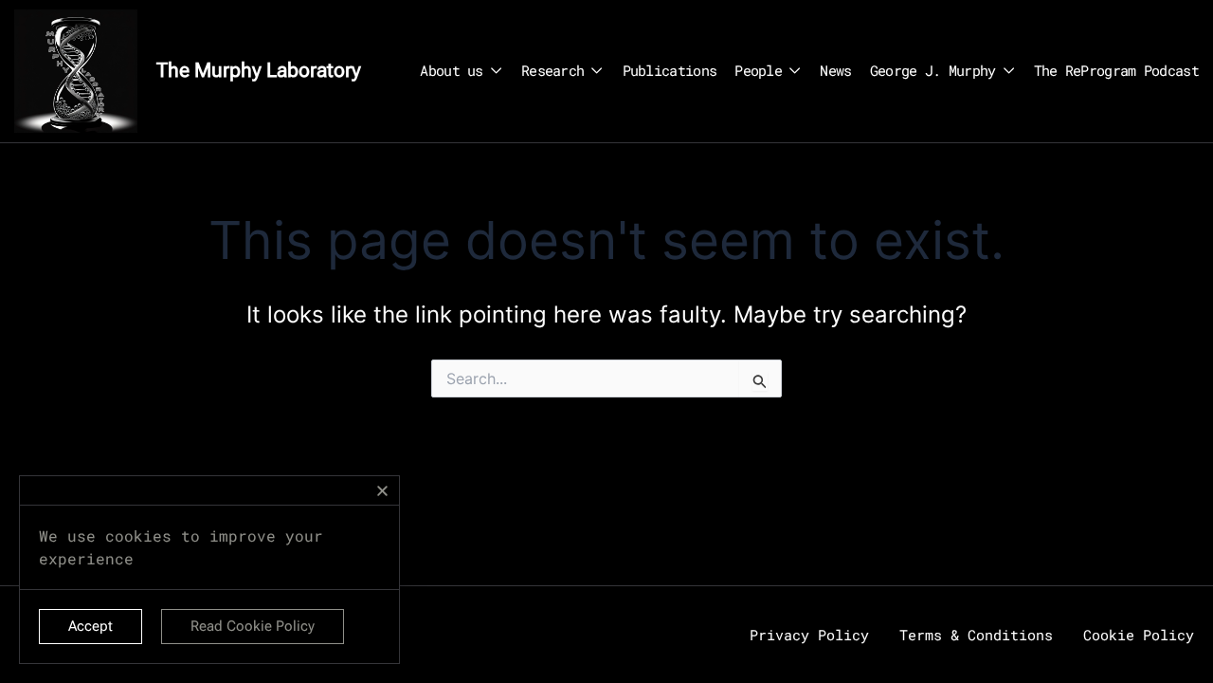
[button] (382, 491)
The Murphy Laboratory (258, 70)
